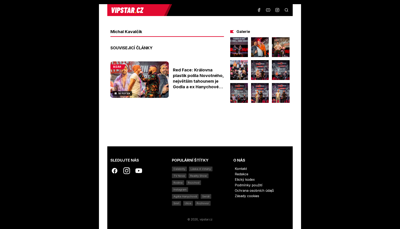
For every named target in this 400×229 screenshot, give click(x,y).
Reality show (198, 175)
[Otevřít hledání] (286, 10)
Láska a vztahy (201, 169)
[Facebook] (259, 10)
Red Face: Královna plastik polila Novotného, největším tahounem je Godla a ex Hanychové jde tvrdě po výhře (198, 81)
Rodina (178, 182)
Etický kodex (245, 179)
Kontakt (241, 169)
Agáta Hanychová (185, 196)
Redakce (241, 174)
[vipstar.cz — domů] (137, 10)
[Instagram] (277, 10)
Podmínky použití (248, 185)
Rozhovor (203, 203)
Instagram (180, 189)
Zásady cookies (247, 196)
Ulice (188, 203)
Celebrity (179, 169)
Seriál (206, 196)
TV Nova (179, 175)
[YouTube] (268, 10)
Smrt (176, 203)
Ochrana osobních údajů (254, 190)
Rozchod (193, 182)
